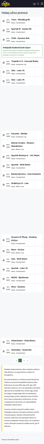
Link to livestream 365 (6, 4)
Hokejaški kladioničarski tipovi (17, 47)
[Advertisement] (22, 107)
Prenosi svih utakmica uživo (10, 440)
